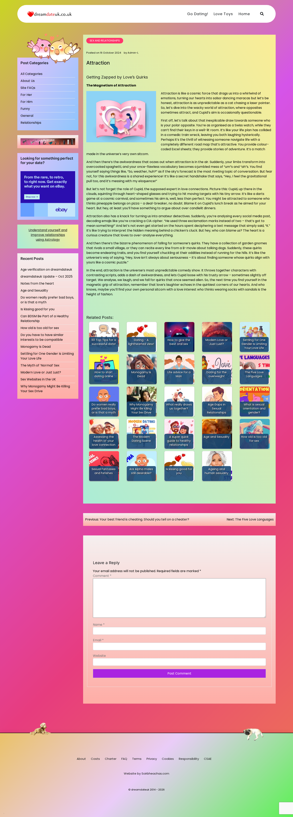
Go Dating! (197, 13)
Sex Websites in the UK (38, 379)
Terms (137, 759)
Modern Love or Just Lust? (41, 372)
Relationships (31, 122)
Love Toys (223, 13)
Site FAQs (28, 87)
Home (244, 13)
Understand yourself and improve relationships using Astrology (48, 235)
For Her (26, 94)
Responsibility (189, 759)
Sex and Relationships (105, 40)
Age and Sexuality (34, 290)
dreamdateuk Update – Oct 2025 (47, 276)
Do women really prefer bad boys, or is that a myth (47, 299)
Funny (25, 108)
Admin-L (133, 52)
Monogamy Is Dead (36, 346)
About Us (28, 81)
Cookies (168, 759)
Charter (110, 759)
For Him (26, 101)
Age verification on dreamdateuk (46, 269)
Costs (95, 759)
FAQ (124, 759)
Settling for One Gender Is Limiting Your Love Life (47, 356)
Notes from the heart (37, 283)
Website (99, 655)
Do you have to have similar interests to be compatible (42, 337)
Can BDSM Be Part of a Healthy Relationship (45, 318)
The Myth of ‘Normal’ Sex (40, 365)
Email (98, 640)
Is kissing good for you (37, 309)
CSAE (207, 759)
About (81, 759)
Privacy (151, 759)
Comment (102, 575)
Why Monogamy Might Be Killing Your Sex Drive (45, 388)
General (27, 115)
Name (99, 624)
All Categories (31, 74)
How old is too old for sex (40, 328)
